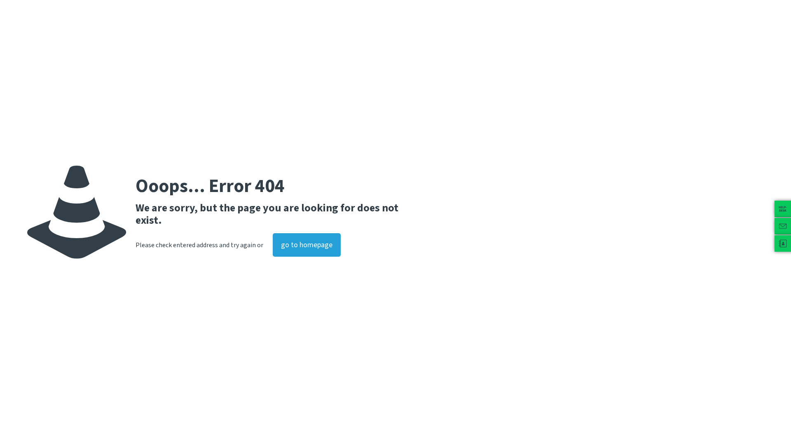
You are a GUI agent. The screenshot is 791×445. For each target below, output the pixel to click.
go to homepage (306, 245)
